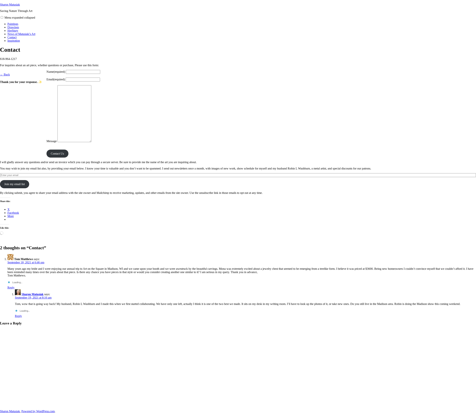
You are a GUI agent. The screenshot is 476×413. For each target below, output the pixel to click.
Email (55, 79)
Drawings (13, 27)
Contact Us (57, 153)
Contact (12, 37)
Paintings (12, 23)
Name (55, 71)
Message (51, 141)
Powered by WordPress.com (38, 411)
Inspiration (13, 40)
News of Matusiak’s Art (21, 34)
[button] (2, 17)
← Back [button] (5, 74)
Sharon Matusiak (10, 4)
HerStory (12, 30)
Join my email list (14, 184)
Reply (11, 287)
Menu (19, 17)
